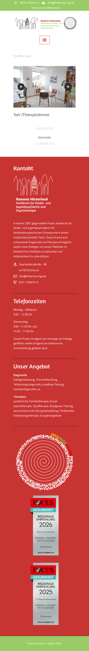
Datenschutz (52, 8)
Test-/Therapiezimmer (21, 87)
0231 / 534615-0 (28, 282)
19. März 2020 (22, 56)
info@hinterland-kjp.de (32, 276)
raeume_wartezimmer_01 (70, 87)
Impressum (38, 8)
